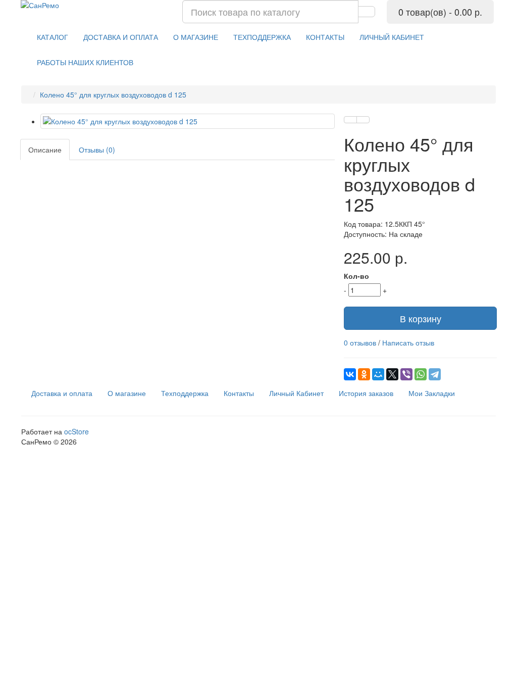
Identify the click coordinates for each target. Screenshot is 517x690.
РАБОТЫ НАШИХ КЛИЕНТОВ (85, 62)
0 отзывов (360, 342)
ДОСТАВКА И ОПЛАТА (120, 37)
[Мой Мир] (378, 374)
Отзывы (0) (97, 149)
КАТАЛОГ (52, 37)
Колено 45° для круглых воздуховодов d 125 (113, 94)
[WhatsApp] (421, 374)
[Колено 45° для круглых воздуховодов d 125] (187, 121)
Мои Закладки (431, 393)
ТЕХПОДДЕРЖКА (262, 37)
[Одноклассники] (364, 374)
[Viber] (406, 374)
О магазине (127, 393)
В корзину (420, 318)
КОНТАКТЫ (325, 37)
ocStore (76, 431)
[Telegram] (435, 374)
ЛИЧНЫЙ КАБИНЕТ (391, 37)
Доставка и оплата (61, 393)
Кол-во (356, 276)
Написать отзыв (408, 342)
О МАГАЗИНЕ (195, 37)
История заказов (366, 393)
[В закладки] (350, 119)
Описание (45, 149)
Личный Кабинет (296, 393)
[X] (392, 374)
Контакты (239, 393)
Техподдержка (185, 393)
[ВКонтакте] (350, 374)
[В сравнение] (363, 119)
